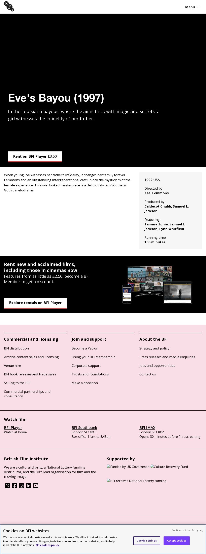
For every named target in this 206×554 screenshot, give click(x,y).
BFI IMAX (147, 427)
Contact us (147, 374)
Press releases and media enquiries (167, 357)
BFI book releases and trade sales (30, 374)
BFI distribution (16, 348)
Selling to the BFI (17, 382)
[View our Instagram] (21, 487)
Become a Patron (85, 348)
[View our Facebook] (14, 487)
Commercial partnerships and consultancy (27, 393)
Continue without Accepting (187, 529)
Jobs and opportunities (157, 365)
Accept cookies (176, 540)
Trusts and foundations (90, 374)
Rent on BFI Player (35, 156)
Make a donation (85, 382)
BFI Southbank (84, 427)
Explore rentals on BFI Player (35, 302)
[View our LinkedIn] (28, 487)
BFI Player (13, 427)
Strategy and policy (154, 348)
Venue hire (12, 365)
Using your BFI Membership (93, 357)
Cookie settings (147, 540)
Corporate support (86, 365)
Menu (190, 7)
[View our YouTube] (35, 487)
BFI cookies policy (47, 545)
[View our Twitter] (7, 487)
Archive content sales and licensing (31, 357)
